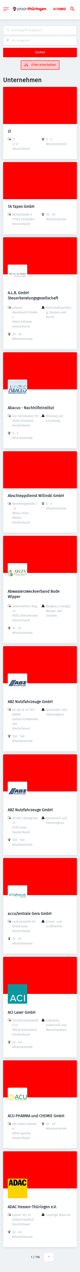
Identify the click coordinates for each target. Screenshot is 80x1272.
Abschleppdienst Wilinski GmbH (36, 495)
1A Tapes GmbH (21, 206)
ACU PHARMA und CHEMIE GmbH (36, 1115)
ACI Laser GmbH (22, 1012)
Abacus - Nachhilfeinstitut (31, 407)
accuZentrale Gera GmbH (30, 913)
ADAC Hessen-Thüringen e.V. (32, 1206)
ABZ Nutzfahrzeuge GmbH (30, 701)
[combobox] (40, 30)
